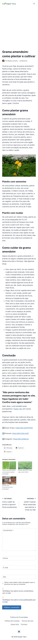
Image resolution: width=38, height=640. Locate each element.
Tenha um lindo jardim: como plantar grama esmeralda (9, 472)
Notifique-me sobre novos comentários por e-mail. (18, 592)
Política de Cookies (12, 621)
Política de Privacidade (19, 617)
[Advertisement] (19, 27)
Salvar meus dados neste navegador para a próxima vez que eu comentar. (19, 583)
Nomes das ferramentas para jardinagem (7, 487)
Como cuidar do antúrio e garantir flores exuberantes (9, 503)
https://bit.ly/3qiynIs (21, 439)
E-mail (5, 568)
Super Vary (18, 409)
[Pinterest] (19, 631)
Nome (5, 558)
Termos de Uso (27, 621)
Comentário (8, 530)
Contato (24, 624)
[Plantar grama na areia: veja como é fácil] (25, 465)
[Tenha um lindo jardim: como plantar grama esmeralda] (9, 465)
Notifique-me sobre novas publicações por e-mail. (19, 601)
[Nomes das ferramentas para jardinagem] (9, 480)
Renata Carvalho (13, 61)
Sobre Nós (15, 624)
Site (4, 577)
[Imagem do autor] (3, 61)
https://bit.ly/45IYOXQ (24, 428)
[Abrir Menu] (34, 3)
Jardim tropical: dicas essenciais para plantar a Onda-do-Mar (29, 504)
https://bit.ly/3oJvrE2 (20, 433)
